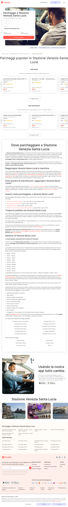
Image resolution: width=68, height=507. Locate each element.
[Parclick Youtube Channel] (65, 457)
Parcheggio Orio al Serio (56, 440)
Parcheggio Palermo (55, 446)
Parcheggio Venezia (13, 53)
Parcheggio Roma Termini (7, 446)
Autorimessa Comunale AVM (14, 203)
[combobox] (20, 28)
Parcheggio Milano (22, 444)
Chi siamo (34, 464)
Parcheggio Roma (54, 444)
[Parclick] (5, 2)
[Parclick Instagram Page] (57, 457)
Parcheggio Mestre (6, 440)
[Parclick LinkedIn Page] (59, 457)
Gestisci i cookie (42, 488)
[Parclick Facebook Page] (62, 457)
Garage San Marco (11, 205)
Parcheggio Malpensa (7, 444)
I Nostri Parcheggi (36, 468)
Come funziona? (36, 466)
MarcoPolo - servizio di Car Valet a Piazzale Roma (19, 207)
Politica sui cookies (56, 501)
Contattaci (62, 464)
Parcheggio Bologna (22, 449)
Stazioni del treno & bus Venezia (25, 53)
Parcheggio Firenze (22, 446)
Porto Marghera (40, 174)
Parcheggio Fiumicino (39, 444)
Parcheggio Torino (55, 449)
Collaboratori (47, 464)
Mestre (15, 174)
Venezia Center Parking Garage (15, 201)
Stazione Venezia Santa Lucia (37, 53)
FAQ (61, 466)
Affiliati (46, 468)
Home (3, 53)
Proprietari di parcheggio (50, 466)
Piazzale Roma (40, 186)
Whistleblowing (62, 488)
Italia (7, 53)
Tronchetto (32, 186)
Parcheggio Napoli (38, 446)
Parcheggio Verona (6, 449)
